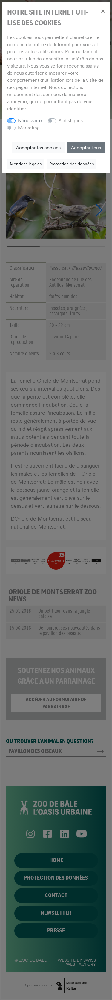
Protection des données (71, 164)
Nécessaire (30, 120)
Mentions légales (26, 164)
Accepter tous (86, 148)
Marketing (29, 128)
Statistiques (71, 120)
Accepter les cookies (38, 148)
